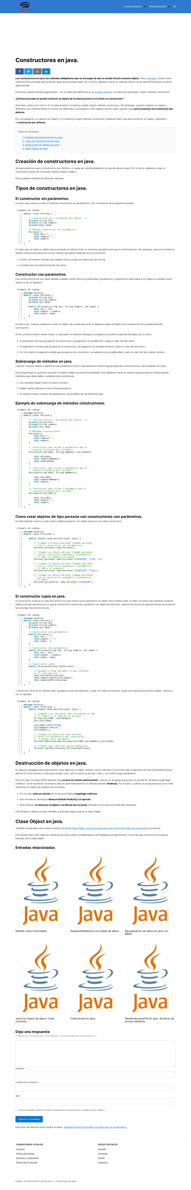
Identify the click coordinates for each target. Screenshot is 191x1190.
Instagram (103, 1162)
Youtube (102, 1149)
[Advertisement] (95, 33)
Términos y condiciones (27, 1158)
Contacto (20, 1149)
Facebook (103, 1153)
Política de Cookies (25, 1153)
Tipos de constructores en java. (41, 141)
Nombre (20, 1069)
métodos (152, 78)
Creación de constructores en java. (42, 137)
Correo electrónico (27, 1082)
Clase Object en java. (35, 148)
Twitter (101, 1158)
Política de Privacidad (26, 1162)
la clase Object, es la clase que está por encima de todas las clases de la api (110, 828)
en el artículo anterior (100, 92)
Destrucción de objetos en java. (41, 144)
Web (17, 1096)
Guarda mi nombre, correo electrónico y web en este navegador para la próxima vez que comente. (62, 1110)
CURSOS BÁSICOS (133, 6)
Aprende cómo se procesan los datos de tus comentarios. (95, 1127)
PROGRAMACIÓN (157, 6)
